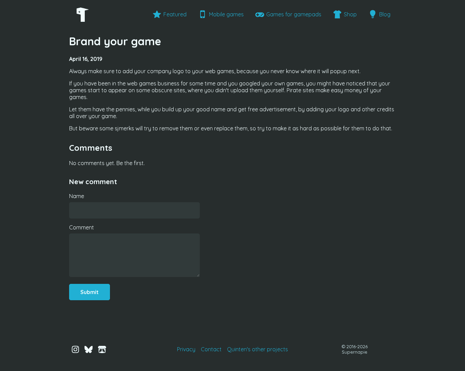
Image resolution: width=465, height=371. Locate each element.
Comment (81, 227)
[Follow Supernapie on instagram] (75, 348)
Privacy (186, 349)
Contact (211, 349)
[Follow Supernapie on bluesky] (88, 348)
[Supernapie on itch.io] (102, 348)
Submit (89, 292)
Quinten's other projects (257, 349)
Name (76, 196)
